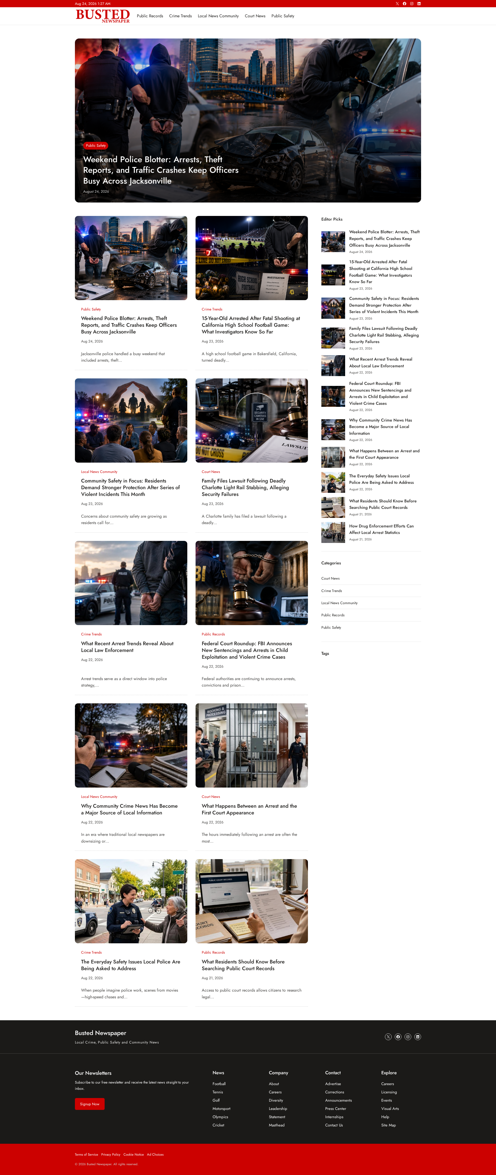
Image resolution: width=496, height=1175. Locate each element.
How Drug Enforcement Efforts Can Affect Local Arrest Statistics (381, 529)
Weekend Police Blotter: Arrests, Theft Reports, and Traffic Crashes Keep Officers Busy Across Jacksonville (161, 170)
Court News (211, 471)
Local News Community (99, 471)
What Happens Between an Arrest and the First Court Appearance (249, 809)
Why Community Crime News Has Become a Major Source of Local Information (129, 809)
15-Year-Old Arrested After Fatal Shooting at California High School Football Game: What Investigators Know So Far (251, 325)
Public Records (213, 634)
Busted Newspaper (100, 1032)
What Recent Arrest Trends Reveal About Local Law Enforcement (127, 647)
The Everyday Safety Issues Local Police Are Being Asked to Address (130, 965)
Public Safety (96, 145)
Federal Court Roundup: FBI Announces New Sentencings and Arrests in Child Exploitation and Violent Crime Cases (247, 650)
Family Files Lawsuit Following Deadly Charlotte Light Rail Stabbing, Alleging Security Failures (245, 488)
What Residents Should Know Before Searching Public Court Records (243, 965)
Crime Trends (212, 309)
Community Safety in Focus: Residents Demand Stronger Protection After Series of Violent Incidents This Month (130, 488)
